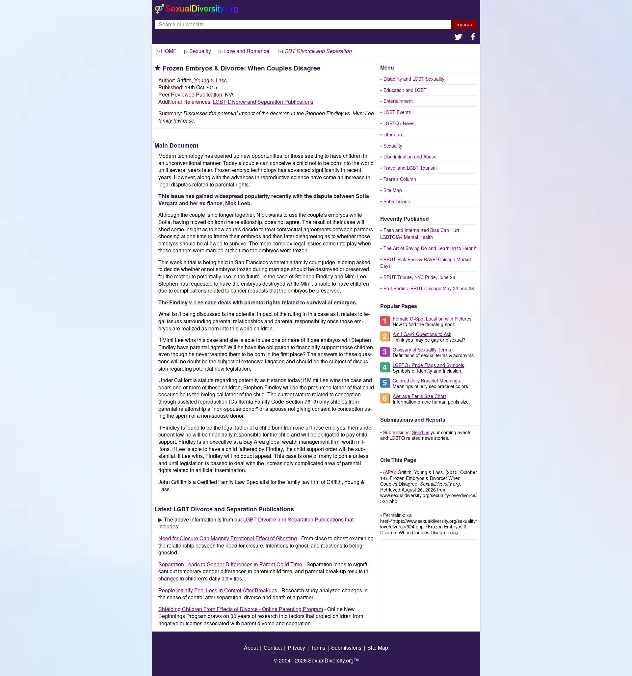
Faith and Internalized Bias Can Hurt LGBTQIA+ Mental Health (419, 233)
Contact (273, 647)
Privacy (296, 647)
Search (464, 24)
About (251, 647)
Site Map (392, 190)
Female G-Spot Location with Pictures (432, 318)
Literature (393, 134)
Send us (420, 432)
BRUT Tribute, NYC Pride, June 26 (419, 277)
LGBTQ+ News (398, 123)
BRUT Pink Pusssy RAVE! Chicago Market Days (425, 262)
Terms (318, 647)
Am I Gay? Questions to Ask (422, 334)
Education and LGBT (405, 90)
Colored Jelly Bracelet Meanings (426, 380)
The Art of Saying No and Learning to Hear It (430, 248)
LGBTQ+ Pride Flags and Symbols (428, 365)
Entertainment (398, 101)
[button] (458, 37)
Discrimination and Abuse (409, 156)
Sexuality (392, 145)
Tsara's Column (399, 179)
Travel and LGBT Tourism (410, 167)
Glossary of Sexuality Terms (422, 349)
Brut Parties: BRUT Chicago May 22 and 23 (428, 288)
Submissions (396, 201)
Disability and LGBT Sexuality (413, 78)
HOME (169, 51)
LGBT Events (397, 112)
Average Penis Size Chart (419, 396)
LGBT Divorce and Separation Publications (263, 101)
